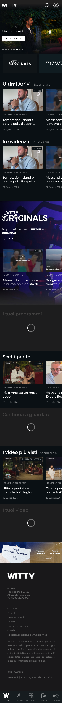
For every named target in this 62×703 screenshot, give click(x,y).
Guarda (7, 238)
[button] (3, 49)
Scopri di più (41, 84)
